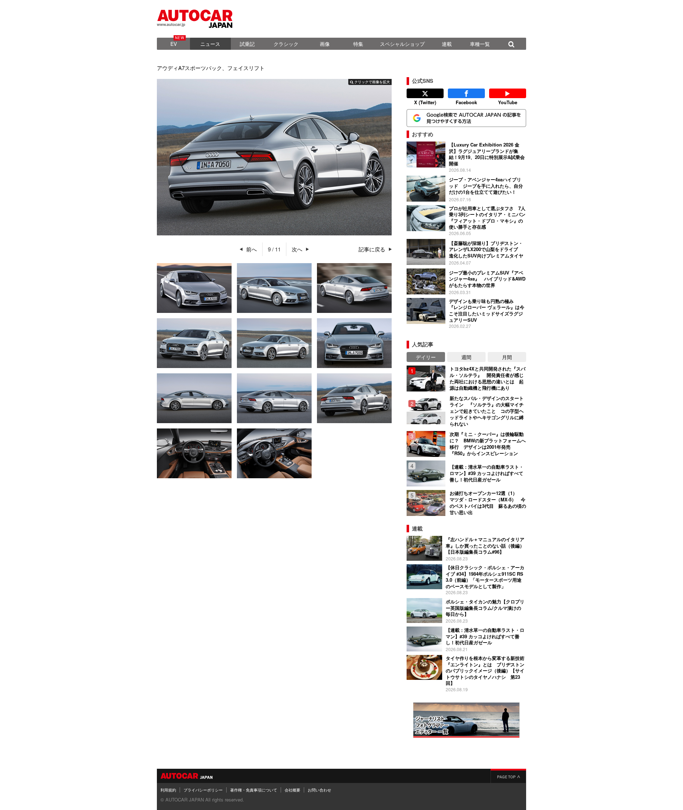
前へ (251, 249)
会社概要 (292, 790)
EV (173, 43)
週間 (466, 357)
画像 (325, 43)
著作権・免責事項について (253, 790)
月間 (507, 357)
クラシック (286, 43)
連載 (447, 43)
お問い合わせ (319, 790)
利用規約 (168, 790)
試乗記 (247, 43)
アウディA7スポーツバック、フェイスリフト (211, 67)
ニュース (210, 43)
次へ (297, 249)
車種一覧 (480, 43)
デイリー (426, 357)
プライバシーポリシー (203, 790)
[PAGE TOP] (508, 776)
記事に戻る (372, 249)
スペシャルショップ (402, 43)
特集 (358, 43)
